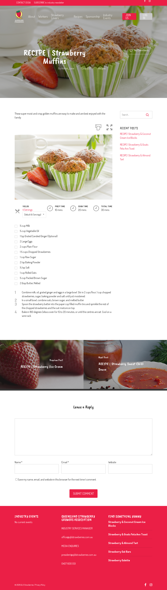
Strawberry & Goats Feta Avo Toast (128, 534)
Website (112, 462)
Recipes (102, 68)
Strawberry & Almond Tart (123, 543)
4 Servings (27, 209)
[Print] (98, 126)
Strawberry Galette (119, 560)
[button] (109, 126)
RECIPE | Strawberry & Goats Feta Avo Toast (134, 146)
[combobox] (34, 214)
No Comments (141, 50)
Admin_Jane (67, 68)
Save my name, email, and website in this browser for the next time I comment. (57, 479)
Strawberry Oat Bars (119, 551)
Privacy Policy (40, 585)
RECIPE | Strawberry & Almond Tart (135, 157)
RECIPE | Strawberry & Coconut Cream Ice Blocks (135, 135)
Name (18, 462)
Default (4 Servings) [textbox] (32, 214)
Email (65, 462)
